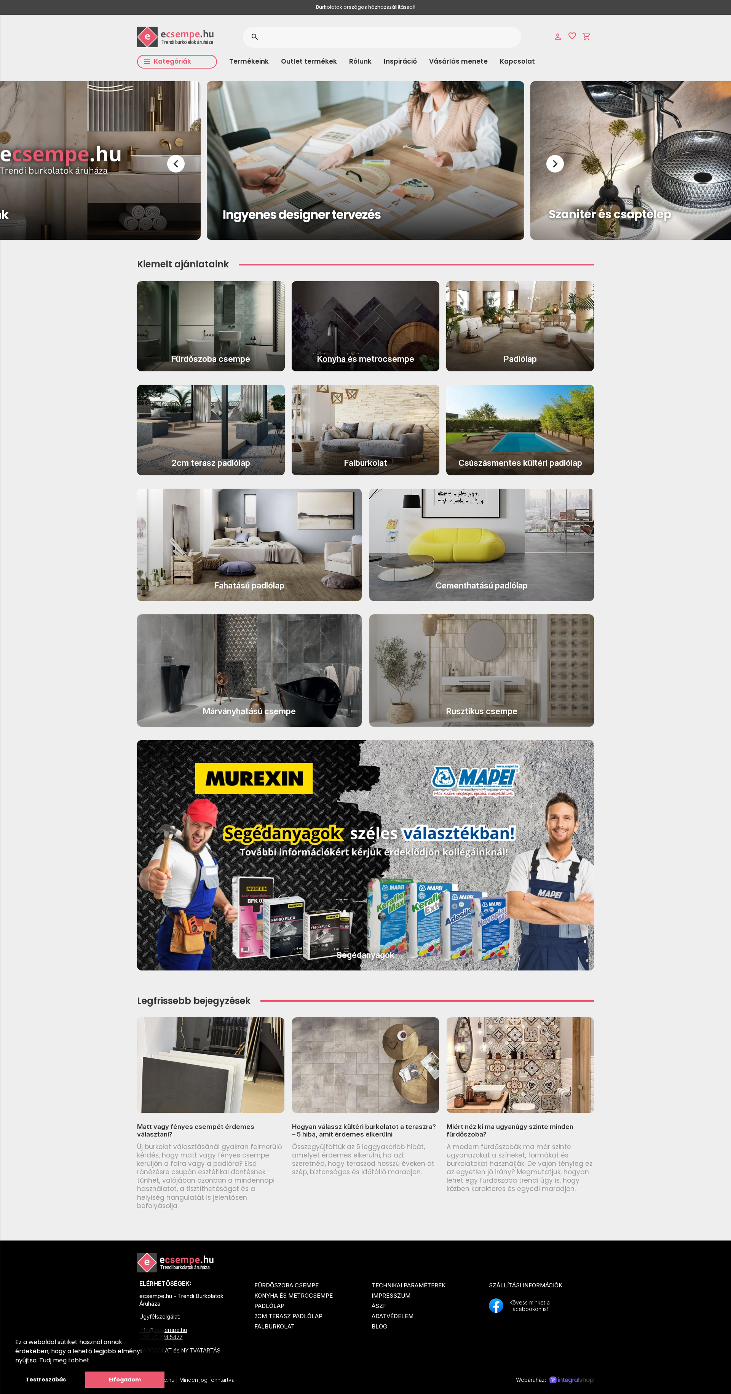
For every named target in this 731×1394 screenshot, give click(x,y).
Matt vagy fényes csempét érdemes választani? (195, 1130)
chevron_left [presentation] (176, 163)
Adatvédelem (392, 1316)
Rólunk (360, 61)
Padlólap (269, 1305)
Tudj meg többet (64, 1360)
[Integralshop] (571, 1380)
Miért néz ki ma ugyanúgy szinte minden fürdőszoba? (510, 1130)
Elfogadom (125, 1379)
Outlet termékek (309, 61)
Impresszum (391, 1295)
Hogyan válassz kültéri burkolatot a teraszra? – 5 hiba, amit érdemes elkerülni (364, 1130)
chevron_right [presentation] (555, 163)
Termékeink (249, 61)
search (255, 37)
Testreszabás (46, 1379)
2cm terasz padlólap (288, 1316)
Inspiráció (400, 61)
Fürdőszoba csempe (286, 1285)
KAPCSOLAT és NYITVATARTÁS (179, 1350)
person (557, 36)
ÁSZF (379, 1305)
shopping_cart (586, 36)
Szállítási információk (525, 1285)
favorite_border (572, 35)
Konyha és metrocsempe (293, 1295)
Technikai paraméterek (408, 1285)
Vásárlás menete (458, 61)
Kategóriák (172, 61)
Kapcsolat (517, 61)
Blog (379, 1326)
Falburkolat (274, 1326)
